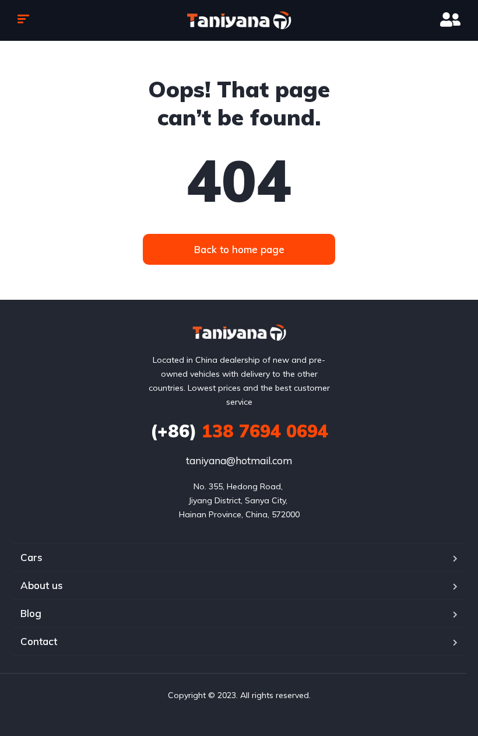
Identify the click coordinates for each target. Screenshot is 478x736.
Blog (30, 613)
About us (41, 585)
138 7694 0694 (239, 431)
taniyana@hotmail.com (239, 460)
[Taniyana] (239, 20)
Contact (38, 641)
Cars (31, 557)
